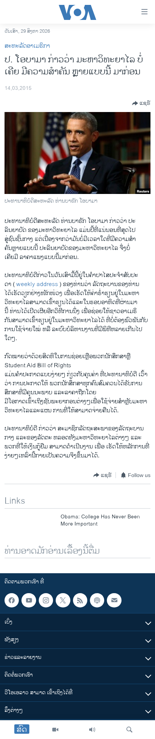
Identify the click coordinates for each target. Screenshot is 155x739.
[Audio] (92, 729)
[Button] (141, 103)
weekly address (37, 284)
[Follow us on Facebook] (12, 600)
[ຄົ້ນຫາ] (129, 729)
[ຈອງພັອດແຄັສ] (114, 600)
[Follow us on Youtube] (28, 600)
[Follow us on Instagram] (46, 600)
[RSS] (80, 600)
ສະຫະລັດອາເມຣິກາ (27, 46)
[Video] (55, 729)
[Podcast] (97, 600)
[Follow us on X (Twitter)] (63, 600)
